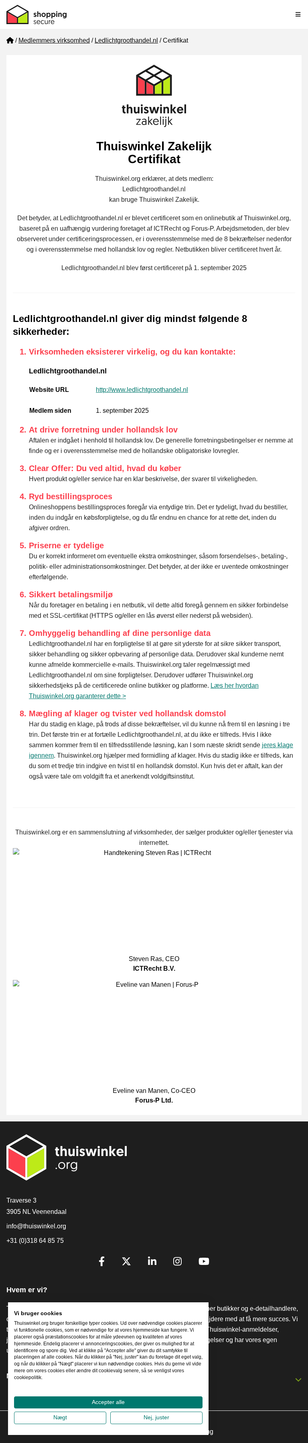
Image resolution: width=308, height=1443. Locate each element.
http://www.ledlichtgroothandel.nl (142, 389)
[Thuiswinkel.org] (36, 14)
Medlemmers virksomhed (54, 40)
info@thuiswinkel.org (36, 1226)
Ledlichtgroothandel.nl (126, 40)
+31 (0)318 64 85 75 (35, 1240)
